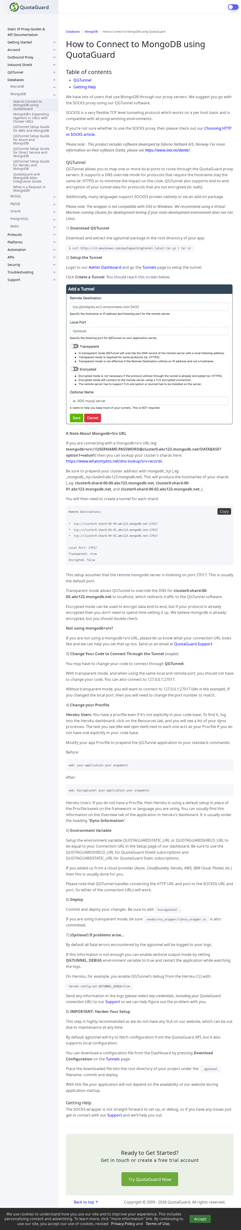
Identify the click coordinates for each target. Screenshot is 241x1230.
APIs (11, 257)
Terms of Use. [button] (158, 1223)
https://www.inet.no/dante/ (167, 150)
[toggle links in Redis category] (54, 227)
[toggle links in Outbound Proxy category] (54, 57)
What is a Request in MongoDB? (29, 189)
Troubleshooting (20, 272)
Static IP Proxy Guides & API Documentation (26, 32)
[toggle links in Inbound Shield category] (54, 65)
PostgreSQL (19, 218)
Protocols (15, 234)
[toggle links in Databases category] (54, 80)
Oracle (15, 211)
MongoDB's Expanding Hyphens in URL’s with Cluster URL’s (31, 118)
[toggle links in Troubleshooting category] (54, 272)
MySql (15, 203)
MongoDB (18, 94)
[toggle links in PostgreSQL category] (54, 219)
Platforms (15, 242)
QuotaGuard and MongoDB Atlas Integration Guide (27, 178)
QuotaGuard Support (193, 643)
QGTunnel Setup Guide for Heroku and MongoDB (31, 165)
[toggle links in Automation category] (54, 249)
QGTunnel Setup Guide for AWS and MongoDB (31, 128)
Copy (224, 511)
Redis (14, 226)
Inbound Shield (20, 64)
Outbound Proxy (20, 57)
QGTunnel (15, 72)
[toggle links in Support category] (54, 280)
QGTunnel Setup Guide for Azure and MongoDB (31, 139)
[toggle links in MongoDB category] (54, 95)
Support (14, 279)
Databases (16, 80)
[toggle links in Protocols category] (54, 234)
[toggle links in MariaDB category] (54, 87)
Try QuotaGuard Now (150, 1179)
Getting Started (20, 42)
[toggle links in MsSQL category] (54, 197)
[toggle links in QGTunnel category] (54, 72)
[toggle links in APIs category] (54, 257)
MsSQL (15, 196)
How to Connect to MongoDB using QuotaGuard (27, 105)
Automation (17, 249)
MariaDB (17, 86)
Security (14, 264)
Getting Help (84, 87)
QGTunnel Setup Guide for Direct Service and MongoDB (31, 152)
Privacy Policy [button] (123, 1223)
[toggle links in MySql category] (54, 204)
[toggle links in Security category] (54, 265)
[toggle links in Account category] (54, 50)
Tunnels (149, 267)
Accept (200, 1219)
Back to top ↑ (86, 1202)
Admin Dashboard (105, 267)
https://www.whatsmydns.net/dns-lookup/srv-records (114, 461)
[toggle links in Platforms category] (54, 242)
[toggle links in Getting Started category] (54, 42)
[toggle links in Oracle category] (54, 212)
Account (14, 49)
